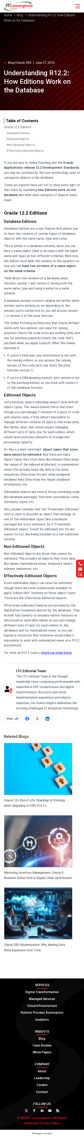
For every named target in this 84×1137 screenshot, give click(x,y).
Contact (42, 1092)
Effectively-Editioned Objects (25, 150)
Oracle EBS (23, 63)
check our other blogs (56, 653)
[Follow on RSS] (58, 1110)
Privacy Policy (49, 1123)
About (42, 1071)
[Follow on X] (26, 1110)
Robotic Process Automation (42, 1012)
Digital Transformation (42, 992)
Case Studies (42, 1045)
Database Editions (18, 133)
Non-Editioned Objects (21, 144)
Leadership (42, 1078)
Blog (11, 63)
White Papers (42, 1052)
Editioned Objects (18, 139)
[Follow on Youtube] (50, 1110)
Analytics (42, 1019)
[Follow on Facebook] (34, 1110)
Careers (42, 1085)
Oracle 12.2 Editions (17, 127)
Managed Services (42, 999)
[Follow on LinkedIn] (42, 1110)
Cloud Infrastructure (42, 1006)
